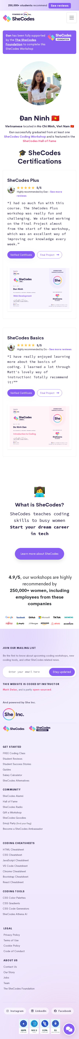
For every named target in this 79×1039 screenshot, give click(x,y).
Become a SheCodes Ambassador (23, 828)
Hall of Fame (10, 801)
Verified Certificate (21, 254)
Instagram (17, 1011)
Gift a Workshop (12, 812)
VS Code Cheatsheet (15, 865)
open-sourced (42, 689)
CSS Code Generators (16, 908)
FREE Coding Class (14, 753)
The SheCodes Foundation (19, 988)
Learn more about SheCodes (39, 554)
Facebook (64, 1011)
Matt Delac (10, 689)
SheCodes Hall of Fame (39, 141)
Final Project (47, 254)
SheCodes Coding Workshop (25, 136)
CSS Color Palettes (14, 897)
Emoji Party (9, 823)
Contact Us (10, 966)
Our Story (9, 972)
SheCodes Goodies (14, 817)
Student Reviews (12, 758)
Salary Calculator (12, 775)
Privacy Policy (11, 934)
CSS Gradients (11, 903)
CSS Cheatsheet (12, 854)
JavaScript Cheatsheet (16, 860)
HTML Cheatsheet (13, 849)
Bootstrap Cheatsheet (15, 876)
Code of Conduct (14, 951)
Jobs (6, 977)
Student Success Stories (17, 764)
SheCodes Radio (13, 807)
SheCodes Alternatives (16, 780)
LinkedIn (40, 1011)
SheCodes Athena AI (15, 914)
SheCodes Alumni (13, 796)
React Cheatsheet (13, 882)
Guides (7, 769)
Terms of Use (11, 940)
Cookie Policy (11, 945)
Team (6, 983)
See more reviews (60, 349)
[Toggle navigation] (72, 17)
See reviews (60, 6)
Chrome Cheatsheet (14, 871)
